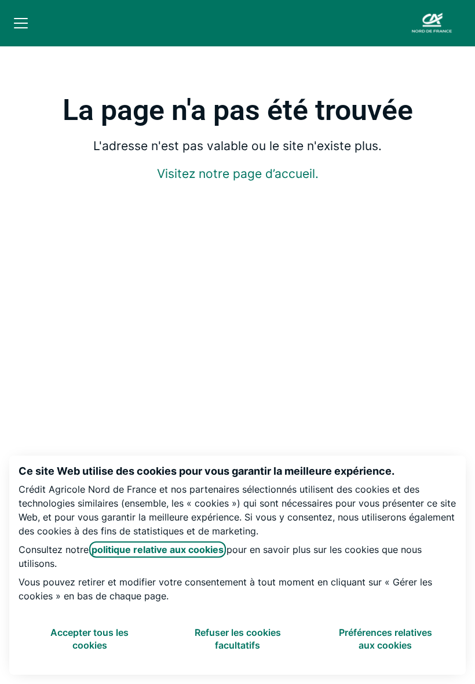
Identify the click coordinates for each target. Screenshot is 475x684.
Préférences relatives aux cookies (385, 639)
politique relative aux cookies (158, 549)
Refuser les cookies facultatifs (238, 639)
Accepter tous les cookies (89, 639)
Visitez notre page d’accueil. (238, 173)
